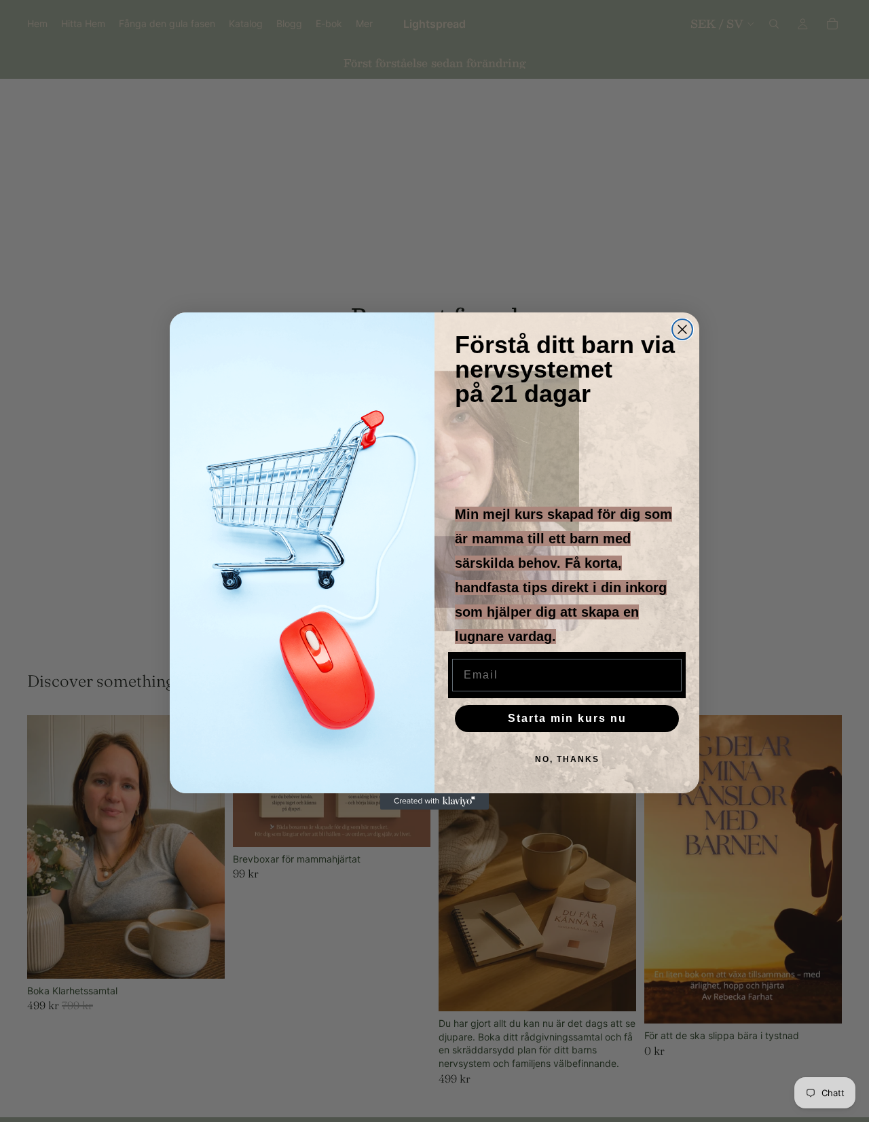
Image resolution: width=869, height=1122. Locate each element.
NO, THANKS (567, 759)
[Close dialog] (682, 329)
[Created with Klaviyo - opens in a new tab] (434, 801)
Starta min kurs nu (567, 718)
